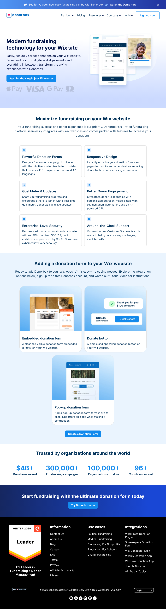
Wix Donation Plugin (137, 550)
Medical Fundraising (100, 539)
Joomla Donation (135, 566)
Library (54, 575)
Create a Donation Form (83, 434)
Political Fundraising (100, 533)
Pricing (81, 15)
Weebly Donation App (138, 555)
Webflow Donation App (139, 561)
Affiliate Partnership (62, 570)
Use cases (96, 527)
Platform (66, 15)
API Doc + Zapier (135, 571)
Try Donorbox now (83, 505)
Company (113, 15)
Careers (55, 549)
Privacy (54, 565)
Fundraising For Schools (102, 549)
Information (60, 527)
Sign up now (147, 15)
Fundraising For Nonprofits (104, 544)
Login (127, 15)
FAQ (52, 554)
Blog (53, 544)
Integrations (136, 527)
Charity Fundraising (99, 554)
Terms (54, 559)
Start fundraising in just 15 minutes (31, 78)
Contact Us (57, 533)
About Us (56, 539)
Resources (95, 15)
